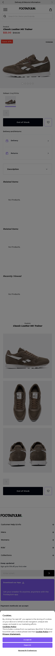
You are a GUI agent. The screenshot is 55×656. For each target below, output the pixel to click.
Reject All (27, 645)
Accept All (27, 640)
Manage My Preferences (27, 650)
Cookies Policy (9, 627)
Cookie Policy (42, 632)
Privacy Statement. (12, 634)
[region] (27, 633)
